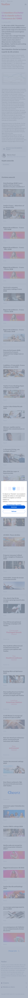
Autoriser (14, 507)
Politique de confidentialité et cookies (18, 501)
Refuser (14, 511)
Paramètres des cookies (14, 504)
